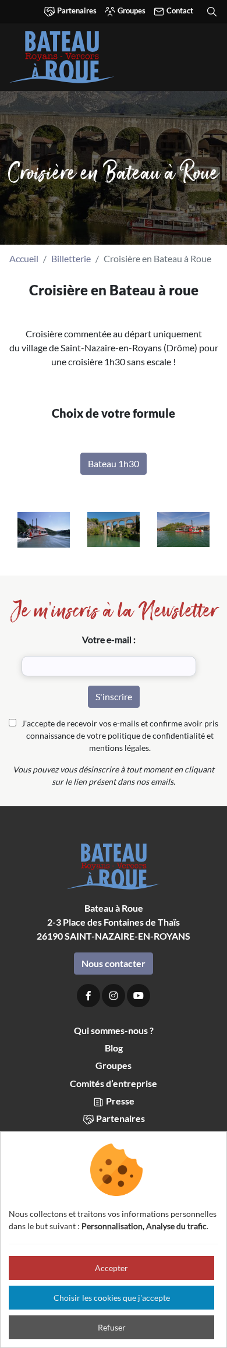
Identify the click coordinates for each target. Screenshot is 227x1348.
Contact (179, 10)
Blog (114, 1047)
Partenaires (76, 10)
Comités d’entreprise (113, 1083)
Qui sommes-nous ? (114, 1030)
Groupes (131, 10)
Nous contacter (113, 963)
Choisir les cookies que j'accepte (112, 1298)
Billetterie (71, 258)
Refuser (112, 1327)
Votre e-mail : (109, 639)
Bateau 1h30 (113, 463)
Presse (119, 1100)
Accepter (111, 1268)
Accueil (23, 258)
